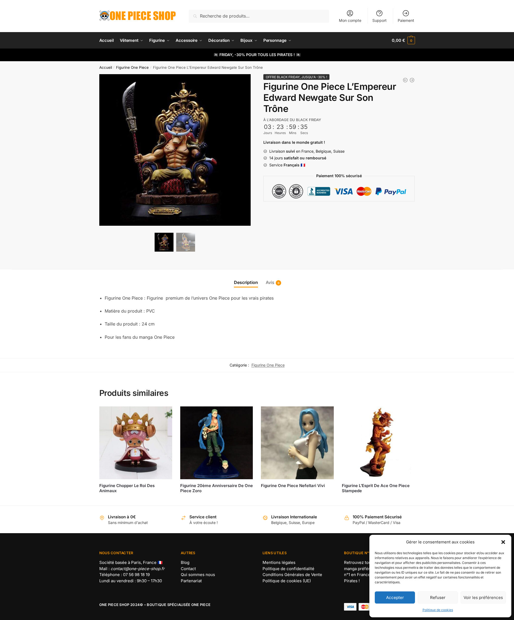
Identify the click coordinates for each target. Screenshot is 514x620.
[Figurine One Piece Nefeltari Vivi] (297, 442)
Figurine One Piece (132, 67)
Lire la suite (136, 499)
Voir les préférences (483, 597)
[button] (503, 542)
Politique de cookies (438, 610)
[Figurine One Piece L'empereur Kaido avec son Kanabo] (412, 80)
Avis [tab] (270, 282)
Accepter (395, 597)
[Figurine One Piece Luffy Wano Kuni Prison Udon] (405, 80)
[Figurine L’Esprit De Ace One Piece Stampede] (378, 442)
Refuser (437, 597)
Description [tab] (246, 282)
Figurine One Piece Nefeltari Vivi (293, 485)
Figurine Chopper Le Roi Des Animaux (127, 488)
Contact (188, 568)
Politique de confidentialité (288, 568)
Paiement (406, 20)
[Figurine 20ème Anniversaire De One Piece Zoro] (216, 442)
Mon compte (350, 20)
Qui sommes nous (198, 574)
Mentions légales (279, 562)
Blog (185, 562)
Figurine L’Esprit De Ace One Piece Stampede (376, 488)
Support (379, 20)
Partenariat (191, 580)
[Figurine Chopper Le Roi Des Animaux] (135, 442)
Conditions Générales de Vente (292, 574)
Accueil (105, 67)
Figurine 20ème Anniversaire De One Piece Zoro (216, 488)
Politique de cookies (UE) (287, 580)
